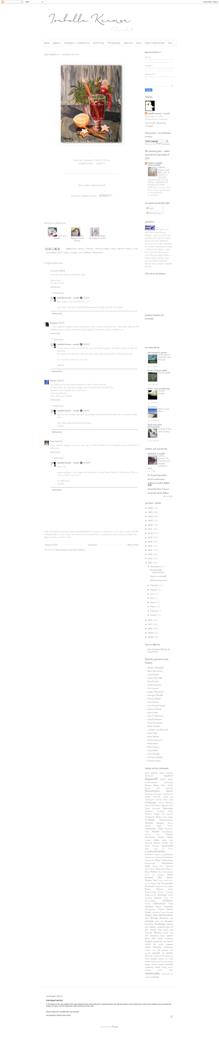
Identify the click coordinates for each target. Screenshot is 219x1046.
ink (165, 942)
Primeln (158, 886)
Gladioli (151, 826)
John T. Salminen (155, 716)
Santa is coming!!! (158, 576)
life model (159, 944)
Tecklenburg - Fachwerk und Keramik (164, 357)
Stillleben (88, 253)
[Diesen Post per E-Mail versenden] (46, 249)
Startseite (92, 545)
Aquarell (152, 779)
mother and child (153, 950)
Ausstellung (168, 783)
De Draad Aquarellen (157, 475)
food (135, 249)
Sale (170, 43)
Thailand (150, 907)
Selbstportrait (151, 895)
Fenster (149, 814)
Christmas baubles (102, 249)
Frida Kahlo (168, 817)
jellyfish (149, 944)
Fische (158, 814)
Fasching (162, 811)
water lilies (165, 970)
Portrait (150, 886)
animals (150, 921)
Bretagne (158, 794)
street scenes (158, 965)
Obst (60, 253)
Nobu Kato (153, 744)
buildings (161, 924)
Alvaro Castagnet (156, 668)
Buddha (149, 797)
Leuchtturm (167, 855)
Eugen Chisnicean (156, 692)
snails (171, 959)
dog (160, 930)
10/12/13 (60, 381)
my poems (152, 407)
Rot (81, 253)
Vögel (149, 915)
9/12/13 (62, 271)
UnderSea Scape (159, 912)
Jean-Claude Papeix (156, 706)
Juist (171, 840)
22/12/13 (58, 442)
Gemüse (162, 823)
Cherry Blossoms (165, 803)
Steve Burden (154, 754)
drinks (113, 249)
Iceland (149, 840)
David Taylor (153, 682)
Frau (159, 817)
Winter (155, 918)
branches (150, 924)
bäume (170, 924)
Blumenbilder (155, 791)
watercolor (153, 973)
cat (147, 927)
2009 (150, 633)
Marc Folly (152, 733)
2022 (150, 525)
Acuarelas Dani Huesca (158, 489)
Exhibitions (98, 43)
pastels (148, 953)
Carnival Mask (162, 800)
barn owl (160, 921)
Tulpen (148, 912)
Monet (156, 866)
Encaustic (158, 809)
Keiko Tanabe (154, 726)
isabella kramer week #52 (163, 170)
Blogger (115, 1027)
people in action (162, 953)
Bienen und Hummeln (159, 788)
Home (46, 43)
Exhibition (151, 811)
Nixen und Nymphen (156, 875)
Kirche (166, 843)
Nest (160, 872)
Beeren (149, 785)
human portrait (154, 941)
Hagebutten (151, 829)
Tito (52, 442)
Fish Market (167, 814)
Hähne (170, 837)
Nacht (153, 869)
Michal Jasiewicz (155, 740)
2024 (150, 517)
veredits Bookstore (154, 43)
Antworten (55, 287)
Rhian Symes (153, 747)
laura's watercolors (156, 479)
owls (171, 950)
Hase (148, 832)
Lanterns (149, 855)
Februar (154, 611)
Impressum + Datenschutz (77, 43)
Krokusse (157, 846)
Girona (170, 823)
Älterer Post (133, 545)
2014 (150, 559)
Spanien (159, 898)
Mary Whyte (153, 737)
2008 (150, 637)
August (154, 590)
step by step (162, 962)
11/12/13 (86, 411)
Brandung (149, 794)
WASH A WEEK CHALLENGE (155, 164)
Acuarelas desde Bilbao (158, 493)
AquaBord (168, 776)
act (171, 918)
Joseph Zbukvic (155, 720)
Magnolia (160, 857)
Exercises (168, 808)
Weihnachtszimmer (158, 580)
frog (171, 933)
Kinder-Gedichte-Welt (157, 371)
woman (155, 977)
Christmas (90, 249)
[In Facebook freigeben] (55, 249)
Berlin (164, 785)
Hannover (169, 829)
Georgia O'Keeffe (155, 695)
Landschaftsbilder (155, 851)
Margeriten (150, 860)
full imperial (152, 936)
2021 (150, 529)
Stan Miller (153, 751)
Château (165, 806)
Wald (156, 915)
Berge (157, 785)
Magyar (54, 323)
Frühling (152, 820)
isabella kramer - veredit (68, 298)
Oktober (154, 586)
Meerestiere (167, 860)
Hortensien (151, 837)
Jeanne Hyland (154, 709)
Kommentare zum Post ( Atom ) (71, 550)
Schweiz (162, 892)
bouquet (169, 921)
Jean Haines (153, 702)
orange (66, 253)
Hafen (170, 826)
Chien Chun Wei (155, 678)
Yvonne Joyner (154, 761)
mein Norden (154, 947)
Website (56, 43)
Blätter (169, 791)
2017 (150, 546)
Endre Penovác (154, 685)
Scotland (169, 892)
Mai (152, 598)
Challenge (151, 802)
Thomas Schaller (155, 757)
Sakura (162, 889)
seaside (154, 959)
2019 (150, 538)
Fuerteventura (166, 820)
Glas (162, 826)
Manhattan (168, 857)
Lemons (158, 855)
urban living (161, 967)
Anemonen (154, 776)
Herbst (157, 832)
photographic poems (157, 353)
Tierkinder (168, 907)
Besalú (170, 785)
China (147, 806)
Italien (157, 840)
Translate (165, 144)
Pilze (159, 884)
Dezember (155, 567)
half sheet (158, 939)
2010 (150, 629)
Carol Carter (153, 675)
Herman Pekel (154, 699)
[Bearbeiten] (172, 1017)
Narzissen (161, 869)
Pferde (154, 884)
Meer (158, 860)
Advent (81, 249)
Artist (164, 779)
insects (170, 942)
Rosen (150, 889)
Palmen (149, 880)
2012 (150, 620)
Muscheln (169, 866)
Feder (170, 811)
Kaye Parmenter (155, 723)
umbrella (169, 965)
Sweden (149, 904)
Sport (167, 898)
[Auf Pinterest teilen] (58, 249)
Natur (154, 872)
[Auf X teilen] (52, 249)
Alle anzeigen (168, 496)
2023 (150, 521)
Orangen (74, 253)
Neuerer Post (51, 545)
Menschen (167, 863)
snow (147, 962)
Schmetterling (151, 892)
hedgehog (169, 939)
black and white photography (155, 426)
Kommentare (154, 213)
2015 (150, 555)
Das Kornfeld (164, 373)
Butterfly (158, 797)
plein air (149, 956)
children (153, 927)
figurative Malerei (125, 249)
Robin (170, 886)
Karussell (149, 843)
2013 (150, 563)
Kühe (149, 849)
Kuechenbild (51, 253)
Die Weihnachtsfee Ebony (77, 238)
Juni (152, 594)
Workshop (164, 918)
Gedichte (128, 43)
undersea (150, 967)
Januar (153, 615)
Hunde (162, 837)
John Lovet (153, 713)
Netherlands (168, 872)
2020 (150, 533)
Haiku (138, 43)
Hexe (161, 834)
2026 (150, 508)
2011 (150, 625)
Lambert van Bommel (158, 730)
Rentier (164, 886)
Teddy (170, 904)
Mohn (148, 866)
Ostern (170, 878)
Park (155, 880)
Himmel (169, 835)
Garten (151, 823)
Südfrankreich (160, 904)
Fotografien (114, 43)
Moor (162, 866)
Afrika (162, 773)
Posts (151, 208)
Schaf (170, 889)
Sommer (163, 895)
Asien (170, 779)
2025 (150, 512)
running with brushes (161, 956)
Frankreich (150, 817)
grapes (163, 936)
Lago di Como (163, 849)
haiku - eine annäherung (159, 389)
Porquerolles (167, 884)
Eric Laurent (153, 688)
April (153, 602)
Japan (165, 840)
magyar (169, 944)
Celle (171, 800)
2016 (150, 550)
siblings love (163, 959)
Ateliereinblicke (154, 783)
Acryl (74, 249)
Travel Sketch (165, 910)
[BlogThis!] (49, 249)
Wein (147, 918)
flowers (158, 933)
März (153, 607)
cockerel (161, 927)
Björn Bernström (155, 671)
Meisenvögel (153, 863)
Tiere (160, 906)
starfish (153, 962)
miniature (168, 947)
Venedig (170, 912)
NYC (147, 869)
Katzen (158, 843)
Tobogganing (151, 910)
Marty (53, 381)
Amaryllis (169, 773)
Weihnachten (98, 253)
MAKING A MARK (156, 454)
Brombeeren (168, 794)
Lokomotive (150, 857)
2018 (150, 542)
